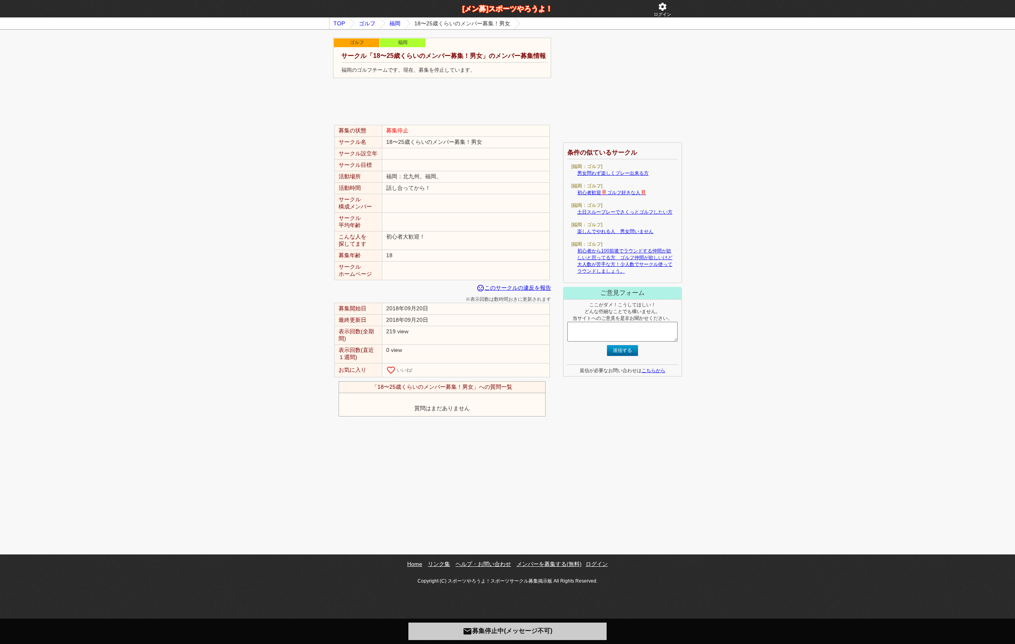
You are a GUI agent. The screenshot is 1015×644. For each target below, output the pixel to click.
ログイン (662, 9)
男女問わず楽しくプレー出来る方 (613, 173)
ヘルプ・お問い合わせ (483, 564)
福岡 (394, 23)
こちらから (653, 370)
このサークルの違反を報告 (514, 288)
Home (414, 564)
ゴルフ (367, 23)
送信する (622, 350)
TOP (339, 23)
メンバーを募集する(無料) (549, 564)
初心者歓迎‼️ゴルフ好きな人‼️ (611, 192)
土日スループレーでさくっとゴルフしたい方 (624, 212)
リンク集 (439, 564)
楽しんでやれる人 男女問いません (615, 231)
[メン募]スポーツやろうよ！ (507, 9)
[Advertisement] (442, 102)
